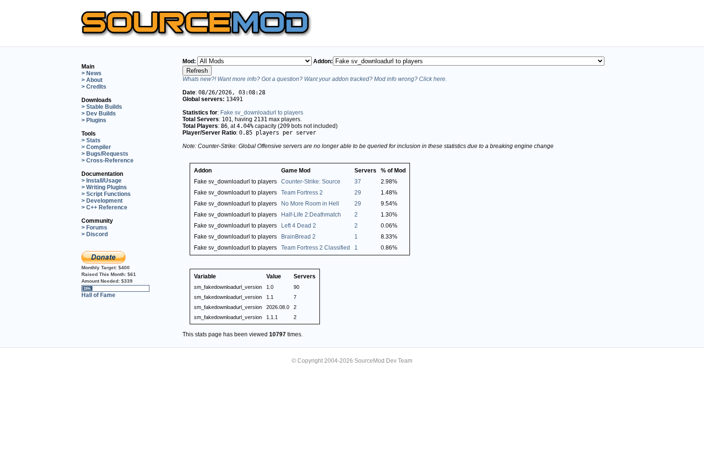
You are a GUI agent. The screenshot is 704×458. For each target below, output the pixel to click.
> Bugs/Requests (104, 153)
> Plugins (93, 120)
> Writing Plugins (104, 187)
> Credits (93, 86)
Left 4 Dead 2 (298, 225)
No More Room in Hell (310, 203)
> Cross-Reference (107, 160)
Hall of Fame (98, 295)
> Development (102, 200)
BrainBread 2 (298, 236)
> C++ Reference (104, 207)
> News (91, 73)
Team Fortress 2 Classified (315, 247)
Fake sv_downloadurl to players (261, 112)
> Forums (94, 227)
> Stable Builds (101, 106)
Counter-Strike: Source (311, 181)
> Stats (91, 140)
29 (357, 192)
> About (91, 80)
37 (357, 181)
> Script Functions (106, 194)
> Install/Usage (101, 180)
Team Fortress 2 (302, 192)
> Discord (94, 234)
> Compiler (96, 147)
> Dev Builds (98, 113)
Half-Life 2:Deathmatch (311, 214)
